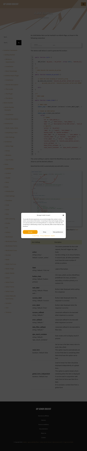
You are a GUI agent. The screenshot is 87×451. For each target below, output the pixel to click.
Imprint (53, 236)
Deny (44, 232)
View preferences (58, 232)
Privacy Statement (45, 236)
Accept (30, 232)
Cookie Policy (35, 236)
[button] (63, 215)
